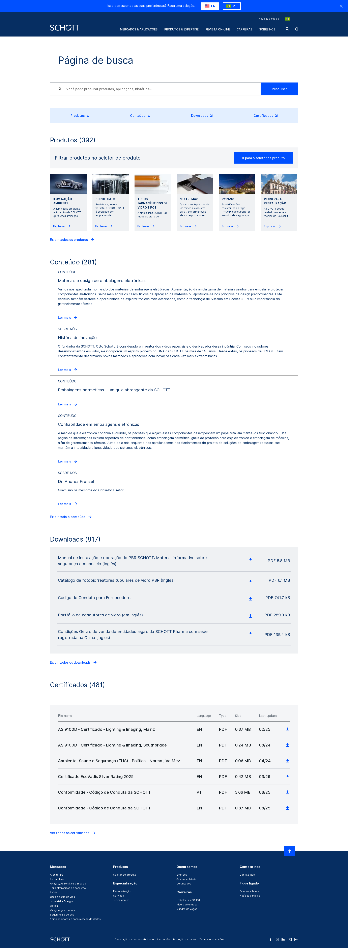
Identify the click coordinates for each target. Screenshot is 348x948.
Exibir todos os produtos (69, 240)
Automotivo (57, 879)
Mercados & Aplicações (138, 29)
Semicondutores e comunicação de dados (75, 919)
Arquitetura (56, 874)
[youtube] (296, 939)
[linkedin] (283, 939)
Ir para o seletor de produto (263, 158)
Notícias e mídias (269, 18)
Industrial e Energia (61, 901)
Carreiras (244, 29)
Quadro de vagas (186, 908)
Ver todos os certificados (70, 833)
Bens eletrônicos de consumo (68, 888)
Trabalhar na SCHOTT (189, 900)
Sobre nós (267, 29)
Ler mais (65, 317)
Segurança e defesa (62, 914)
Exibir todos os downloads (70, 662)
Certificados (183, 883)
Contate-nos (247, 874)
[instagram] (277, 939)
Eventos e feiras (249, 891)
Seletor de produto (124, 874)
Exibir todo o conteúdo (68, 517)
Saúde (54, 892)
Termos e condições (212, 939)
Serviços (118, 895)
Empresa (181, 874)
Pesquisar (279, 89)
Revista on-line (217, 29)
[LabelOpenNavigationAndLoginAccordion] (295, 29)
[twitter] (290, 939)
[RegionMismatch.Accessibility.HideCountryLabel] (341, 6)
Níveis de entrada (187, 904)
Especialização (122, 891)
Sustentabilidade (186, 879)
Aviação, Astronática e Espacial (68, 883)
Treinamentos (121, 900)
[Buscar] (287, 29)
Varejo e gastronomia (63, 910)
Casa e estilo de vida (62, 896)
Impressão (163, 939)
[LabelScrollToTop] (289, 851)
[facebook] (270, 939)
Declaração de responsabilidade (134, 939)
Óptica (54, 905)
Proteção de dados (184, 939)
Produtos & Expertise (181, 29)
